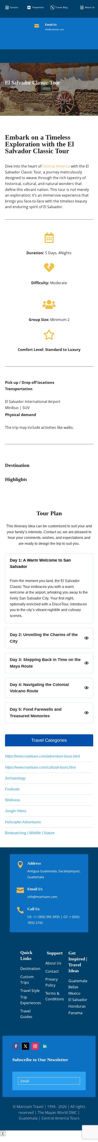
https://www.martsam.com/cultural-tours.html (40, 767)
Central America (56, 166)
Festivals (12, 789)
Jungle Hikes (15, 811)
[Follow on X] (25, 1046)
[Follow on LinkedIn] (44, 1046)
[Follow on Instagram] (35, 1046)
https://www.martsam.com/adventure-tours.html (42, 756)
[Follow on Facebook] (16, 1046)
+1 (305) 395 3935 (47, 917)
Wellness (12, 800)
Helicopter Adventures (23, 822)
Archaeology (15, 778)
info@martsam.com (54, 29)
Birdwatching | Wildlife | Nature (30, 833)
